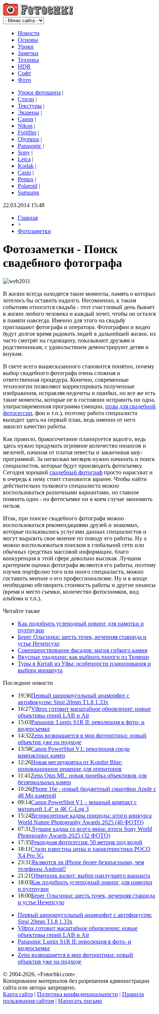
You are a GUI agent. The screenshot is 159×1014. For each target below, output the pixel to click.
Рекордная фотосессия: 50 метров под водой (86, 842)
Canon (25, 119)
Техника (28, 60)
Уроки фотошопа (39, 92)
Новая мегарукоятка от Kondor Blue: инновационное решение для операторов (70, 765)
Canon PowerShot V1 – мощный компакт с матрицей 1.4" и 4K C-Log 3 (77, 805)
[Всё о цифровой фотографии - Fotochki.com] (38, 13)
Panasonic (29, 146)
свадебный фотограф (76, 472)
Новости (29, 33)
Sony (24, 152)
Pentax (26, 179)
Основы (28, 40)
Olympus (28, 139)
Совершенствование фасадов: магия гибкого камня (82, 650)
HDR (24, 66)
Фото (24, 80)
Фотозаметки (34, 231)
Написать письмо (80, 1001)
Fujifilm (27, 132)
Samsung (28, 192)
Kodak (26, 166)
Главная (28, 218)
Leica (24, 159)
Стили (26, 99)
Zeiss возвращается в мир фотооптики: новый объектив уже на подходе (75, 958)
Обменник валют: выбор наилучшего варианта (90, 875)
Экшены (28, 112)
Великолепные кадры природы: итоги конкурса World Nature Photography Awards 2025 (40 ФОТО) (85, 818)
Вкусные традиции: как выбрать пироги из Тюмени (83, 657)
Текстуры (30, 106)
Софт (24, 73)
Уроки (26, 46)
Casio (24, 172)
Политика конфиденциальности (77, 994)
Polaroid (27, 186)
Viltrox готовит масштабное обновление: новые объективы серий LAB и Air (84, 712)
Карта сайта (18, 994)
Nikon (25, 126)
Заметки (28, 53)
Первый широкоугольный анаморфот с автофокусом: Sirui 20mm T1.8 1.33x (73, 698)
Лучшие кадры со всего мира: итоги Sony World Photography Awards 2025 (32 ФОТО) (85, 832)
